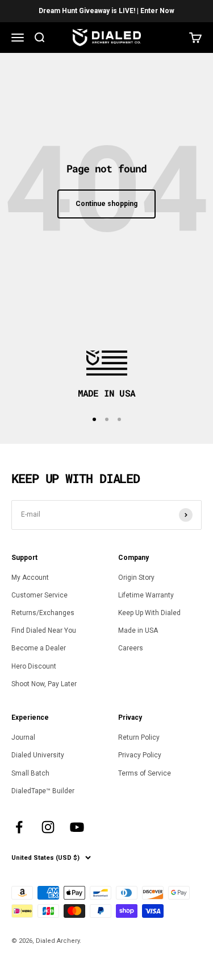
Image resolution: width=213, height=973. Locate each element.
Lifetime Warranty (146, 595)
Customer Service (39, 595)
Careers (130, 648)
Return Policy (139, 737)
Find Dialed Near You (43, 630)
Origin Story (136, 578)
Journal (23, 737)
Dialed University (37, 755)
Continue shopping (106, 204)
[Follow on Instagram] (48, 827)
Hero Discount (33, 666)
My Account (30, 578)
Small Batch (30, 773)
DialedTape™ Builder (42, 791)
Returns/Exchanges (42, 613)
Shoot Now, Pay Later (44, 684)
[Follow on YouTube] (77, 827)
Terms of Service (144, 773)
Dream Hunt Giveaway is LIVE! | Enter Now (106, 11)
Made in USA (138, 630)
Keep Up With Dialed (149, 613)
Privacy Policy (139, 755)
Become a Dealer (38, 648)
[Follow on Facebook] (19, 827)
